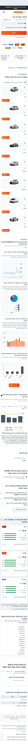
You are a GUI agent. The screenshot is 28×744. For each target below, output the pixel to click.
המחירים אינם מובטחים (21, 729)
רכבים (17, 716)
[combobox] (20, 20)
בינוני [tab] (20, 406)
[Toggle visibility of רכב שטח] (16, 313)
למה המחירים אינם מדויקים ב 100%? (16, 739)
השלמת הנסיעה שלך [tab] (20, 671)
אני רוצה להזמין (6, 100)
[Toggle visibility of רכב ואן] (16, 311)
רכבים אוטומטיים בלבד (20, 37)
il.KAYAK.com (22, 716)
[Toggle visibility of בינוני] (17, 307)
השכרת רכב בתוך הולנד (21, 717)
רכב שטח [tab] (10, 406)
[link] (14, 385)
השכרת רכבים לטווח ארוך (18, 680)
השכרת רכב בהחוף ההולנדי (9, 717)
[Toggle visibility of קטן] (17, 305)
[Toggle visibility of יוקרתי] (17, 309)
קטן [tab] (25, 406)
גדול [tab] (16, 406)
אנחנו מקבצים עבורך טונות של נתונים (16, 737)
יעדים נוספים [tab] (9, 671)
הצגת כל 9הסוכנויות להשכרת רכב (19, 609)
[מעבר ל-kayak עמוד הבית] (18, 12)
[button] (1, 7)
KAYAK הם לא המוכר (20, 734)
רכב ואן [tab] (3, 406)
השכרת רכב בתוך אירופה (9, 716)
